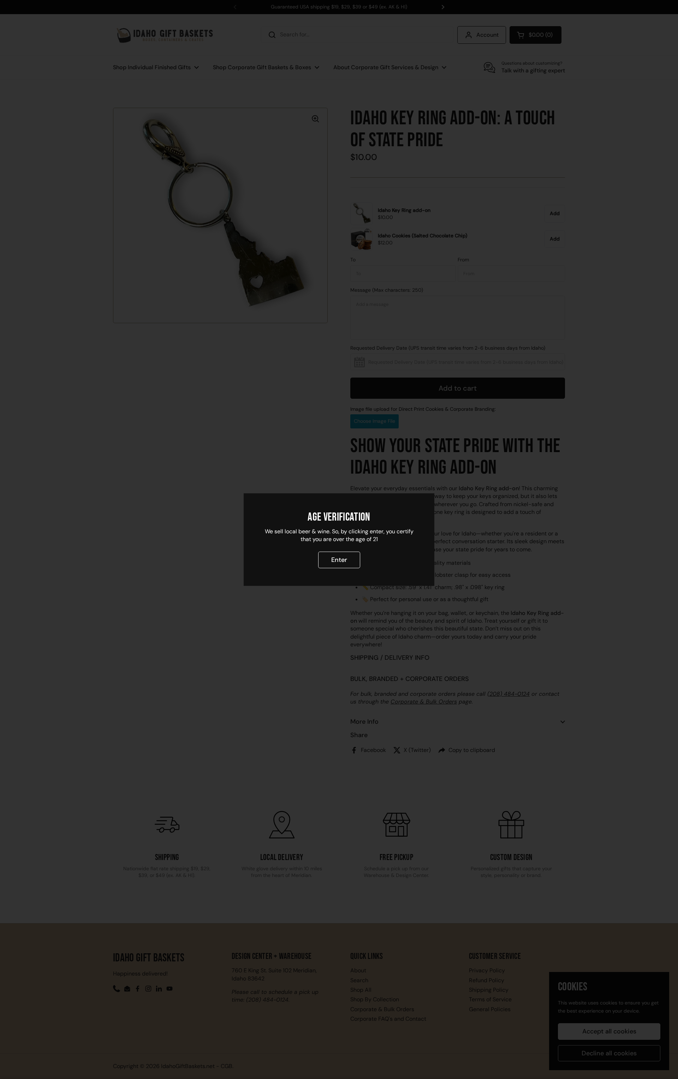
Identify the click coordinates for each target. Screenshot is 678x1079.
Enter (339, 560)
